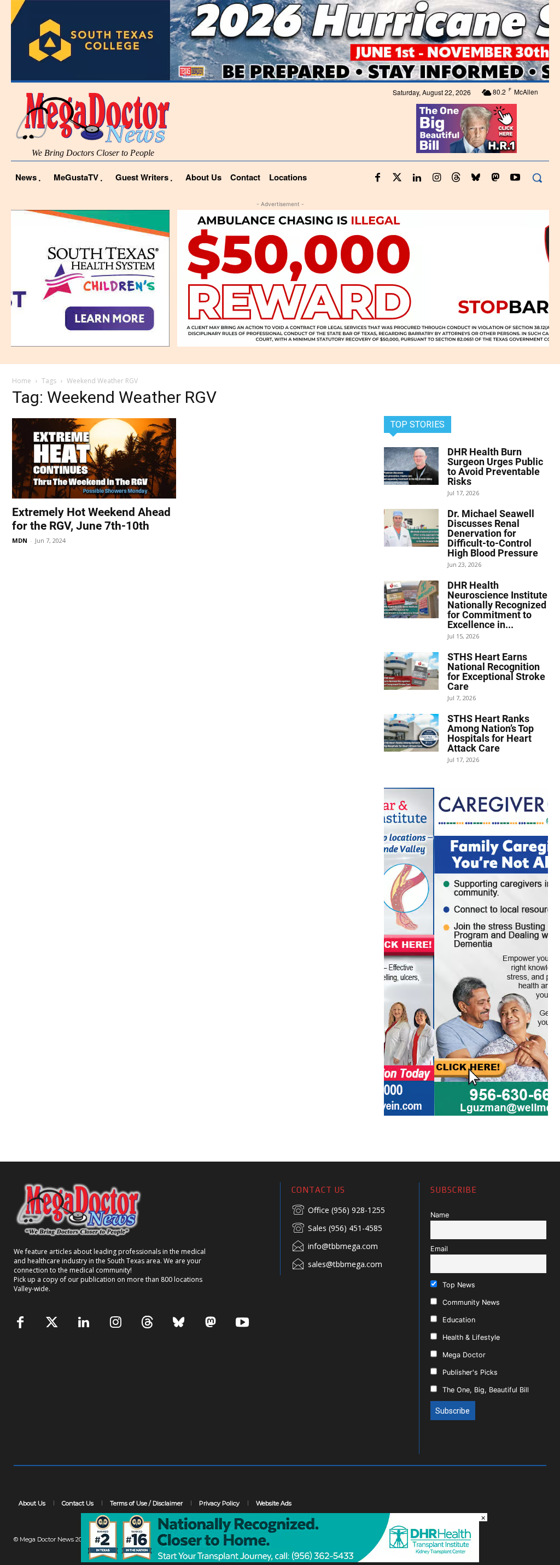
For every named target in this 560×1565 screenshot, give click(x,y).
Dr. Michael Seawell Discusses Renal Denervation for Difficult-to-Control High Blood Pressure (492, 533)
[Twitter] (397, 178)
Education (457, 1320)
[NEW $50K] (280, 278)
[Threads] (456, 178)
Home (21, 380)
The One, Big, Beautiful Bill (484, 1390)
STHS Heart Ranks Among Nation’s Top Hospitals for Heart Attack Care (490, 733)
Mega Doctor (463, 1355)
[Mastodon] (495, 178)
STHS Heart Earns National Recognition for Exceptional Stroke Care (496, 671)
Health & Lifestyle (470, 1337)
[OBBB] (466, 128)
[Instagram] (436, 178)
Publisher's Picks (469, 1372)
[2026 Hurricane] (280, 40)
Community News (470, 1302)
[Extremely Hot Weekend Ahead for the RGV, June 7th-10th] (94, 458)
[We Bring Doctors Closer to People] (95, 1209)
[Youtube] (515, 178)
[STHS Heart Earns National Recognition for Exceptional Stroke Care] (411, 671)
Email (439, 1249)
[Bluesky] (476, 178)
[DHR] (280, 1559)
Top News (457, 1285)
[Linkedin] (417, 178)
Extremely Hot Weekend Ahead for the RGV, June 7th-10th (91, 519)
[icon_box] (338, 1210)
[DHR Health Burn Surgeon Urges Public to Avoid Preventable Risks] (411, 466)
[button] (537, 178)
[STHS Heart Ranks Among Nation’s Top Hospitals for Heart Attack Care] (411, 733)
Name (439, 1215)
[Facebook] (377, 178)
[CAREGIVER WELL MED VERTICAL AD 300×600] (466, 952)
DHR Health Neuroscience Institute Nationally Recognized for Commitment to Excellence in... (497, 604)
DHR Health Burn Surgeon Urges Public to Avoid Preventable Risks (495, 466)
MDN (19, 540)
